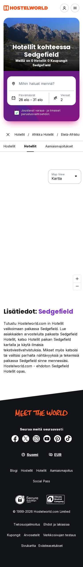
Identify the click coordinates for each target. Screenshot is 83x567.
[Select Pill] (64, 8)
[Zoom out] (77, 286)
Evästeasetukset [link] (51, 545)
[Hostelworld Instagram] (36, 438)
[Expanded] (8, 134)
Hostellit (27, 470)
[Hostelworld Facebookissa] (15, 438)
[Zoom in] (77, 278)
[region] (41, 230)
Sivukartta (28, 545)
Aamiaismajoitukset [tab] (59, 146)
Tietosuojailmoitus (27, 524)
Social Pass (41, 481)
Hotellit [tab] (30, 146)
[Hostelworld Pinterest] (57, 438)
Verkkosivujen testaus (59, 535)
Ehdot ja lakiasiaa (56, 524)
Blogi (14, 470)
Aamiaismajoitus (61, 470)
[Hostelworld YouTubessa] (46, 438)
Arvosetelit (32, 535)
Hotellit (41, 470)
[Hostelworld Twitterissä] (25, 438)
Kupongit (13, 535)
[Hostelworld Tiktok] (68, 438)
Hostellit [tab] (9, 146)
